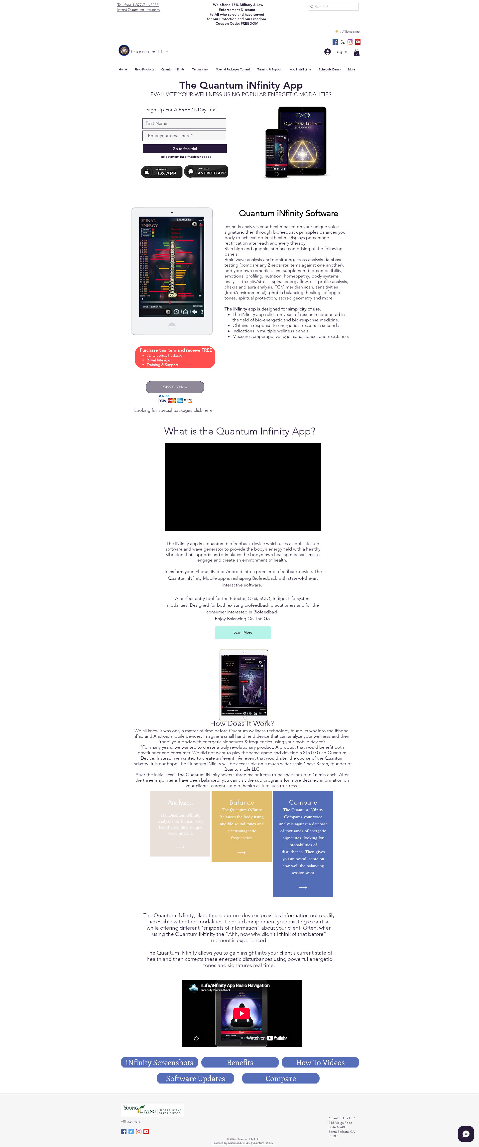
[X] (343, 42)
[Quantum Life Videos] (357, 42)
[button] (357, 52)
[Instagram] (350, 42)
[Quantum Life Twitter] (131, 1131)
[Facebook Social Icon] (335, 42)
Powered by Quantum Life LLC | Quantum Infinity (243, 1143)
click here (203, 410)
